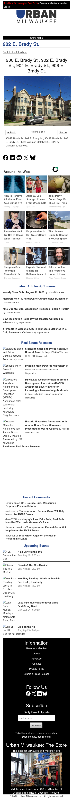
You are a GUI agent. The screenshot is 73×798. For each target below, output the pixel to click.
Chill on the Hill (26, 626)
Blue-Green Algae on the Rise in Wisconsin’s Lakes (30, 537)
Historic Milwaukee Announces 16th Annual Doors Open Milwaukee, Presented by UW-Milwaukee (46, 425)
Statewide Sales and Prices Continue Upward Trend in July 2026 (46, 350)
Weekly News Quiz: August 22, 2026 (23, 292)
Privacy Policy (36, 668)
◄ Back (11, 132)
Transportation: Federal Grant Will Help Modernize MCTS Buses (35, 512)
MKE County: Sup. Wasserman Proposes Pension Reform (36, 308)
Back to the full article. (15, 52)
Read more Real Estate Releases (21, 446)
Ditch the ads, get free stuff (36, 736)
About (36, 653)
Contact (36, 663)
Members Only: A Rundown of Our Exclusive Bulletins (34, 298)
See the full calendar (14, 633)
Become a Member (36, 648)
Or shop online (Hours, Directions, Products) (36, 792)
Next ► (63, 132)
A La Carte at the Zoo (30, 551)
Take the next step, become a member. (36, 733)
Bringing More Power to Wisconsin (45, 365)
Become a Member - (50, 3)
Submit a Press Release (36, 673)
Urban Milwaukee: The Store (36, 744)
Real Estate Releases (36, 342)
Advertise (37, 658)
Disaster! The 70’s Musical (33, 565)
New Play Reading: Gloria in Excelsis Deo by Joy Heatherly (39, 580)
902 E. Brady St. (21, 43)
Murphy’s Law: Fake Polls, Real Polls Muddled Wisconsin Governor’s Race (34, 520)
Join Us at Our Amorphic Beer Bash (21, 3)
